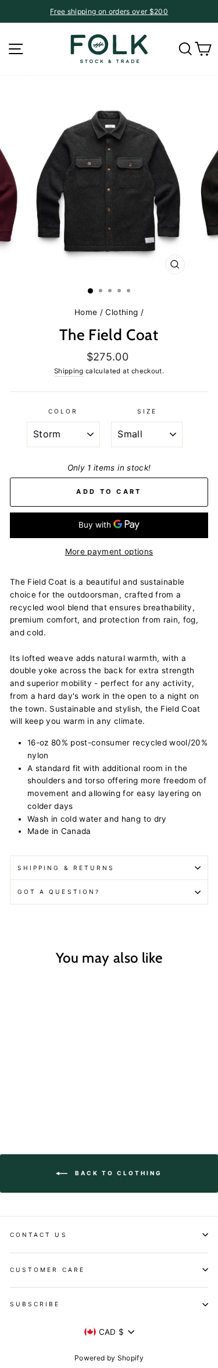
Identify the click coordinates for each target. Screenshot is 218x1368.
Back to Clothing (117, 1172)
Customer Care (47, 1269)
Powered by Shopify (109, 1357)
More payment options (109, 551)
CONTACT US (38, 1234)
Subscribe (35, 1303)
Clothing (121, 312)
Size (147, 411)
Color (63, 411)
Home (85, 312)
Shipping (69, 371)
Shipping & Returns (66, 867)
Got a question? (58, 891)
